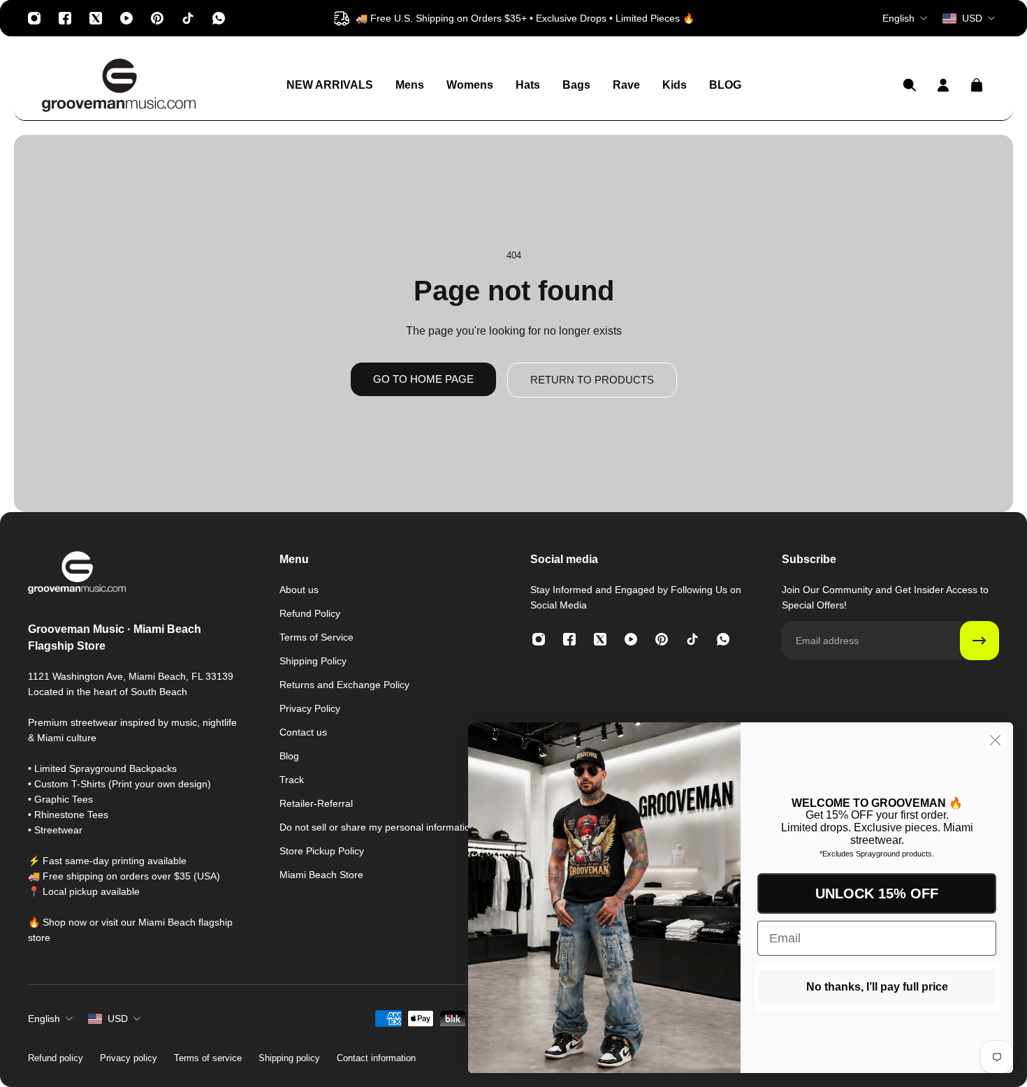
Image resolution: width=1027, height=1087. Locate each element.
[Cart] (976, 85)
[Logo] (119, 85)
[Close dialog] (995, 740)
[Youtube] (126, 18)
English (44, 1018)
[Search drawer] (909, 85)
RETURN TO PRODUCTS (592, 380)
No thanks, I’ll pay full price (877, 987)
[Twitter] (95, 18)
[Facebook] (65, 18)
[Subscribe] (979, 640)
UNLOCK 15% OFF (876, 893)
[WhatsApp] (218, 18)
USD (118, 1018)
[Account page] (943, 85)
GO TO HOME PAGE (423, 379)
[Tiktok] (188, 18)
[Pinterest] (157, 18)
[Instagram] (34, 18)
